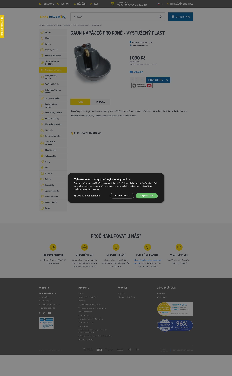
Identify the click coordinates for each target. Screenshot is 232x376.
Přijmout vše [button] (146, 196)
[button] (87, 195)
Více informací (94, 189)
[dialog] (116, 188)
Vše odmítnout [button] (122, 196)
